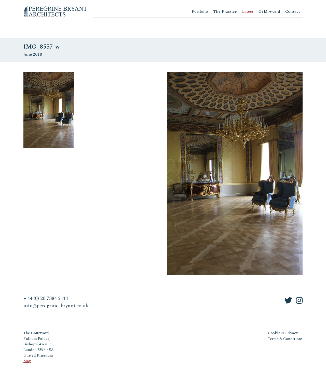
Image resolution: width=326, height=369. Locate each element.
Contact (292, 11)
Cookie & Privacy (283, 333)
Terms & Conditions (285, 339)
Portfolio (200, 11)
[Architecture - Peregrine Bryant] (55, 7)
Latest (247, 11)
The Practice (225, 11)
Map (27, 361)
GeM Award (269, 11)
